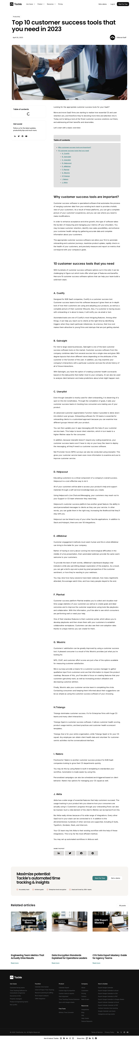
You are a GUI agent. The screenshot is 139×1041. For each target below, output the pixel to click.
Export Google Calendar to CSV (108, 993)
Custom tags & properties (67, 990)
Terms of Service (97, 1032)
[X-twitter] (121, 1032)
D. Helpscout (67, 163)
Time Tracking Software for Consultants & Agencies (18, 992)
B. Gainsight (66, 157)
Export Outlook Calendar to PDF (108, 1005)
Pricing (83, 993)
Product (61, 984)
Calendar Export (64, 987)
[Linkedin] (15, 136)
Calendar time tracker (42, 987)
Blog (82, 1012)
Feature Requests (86, 1021)
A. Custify (65, 153)
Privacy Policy (109, 1032)
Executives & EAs (15, 996)
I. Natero (65, 179)
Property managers (16, 999)
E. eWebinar (66, 166)
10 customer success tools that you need (73, 151)
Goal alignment (63, 996)
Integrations (85, 1009)
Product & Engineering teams (19, 1001)
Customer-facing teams (17, 987)
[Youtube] (26, 136)
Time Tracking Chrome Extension (69, 999)
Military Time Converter (66, 1012)
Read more (15, 963)
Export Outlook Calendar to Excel (108, 1002)
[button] (59, 853)
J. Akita (65, 182)
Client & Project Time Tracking (44, 990)
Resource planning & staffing (44, 992)
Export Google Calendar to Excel (108, 990)
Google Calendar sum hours (106, 1011)
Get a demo (103, 4)
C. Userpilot (66, 160)
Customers (84, 990)
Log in (113, 4)
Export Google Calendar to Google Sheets (111, 999)
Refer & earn (85, 999)
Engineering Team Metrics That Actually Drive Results (27, 957)
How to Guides (103, 984)
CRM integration (40, 998)
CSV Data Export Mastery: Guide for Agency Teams (110, 957)
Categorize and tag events (106, 1014)
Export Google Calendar (105, 987)
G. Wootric (66, 173)
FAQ (82, 1015)
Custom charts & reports (66, 993)
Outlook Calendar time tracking (108, 1008)
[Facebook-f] (22, 136)
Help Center (85, 1018)
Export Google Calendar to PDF (108, 996)
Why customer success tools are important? (74, 147)
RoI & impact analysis (42, 995)
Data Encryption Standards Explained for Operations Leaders (69, 957)
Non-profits (13, 1004)
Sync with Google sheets (67, 1002)
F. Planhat (65, 170)
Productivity (16, 16)
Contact (83, 996)
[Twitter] (18, 136)
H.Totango (66, 176)
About (83, 987)
